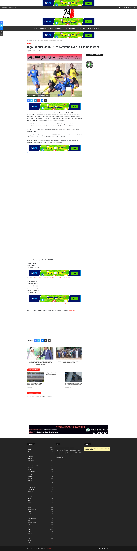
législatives (62, 452)
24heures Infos (32, 50)
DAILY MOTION (31, 471)
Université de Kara (59, 457)
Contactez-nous (12, 7)
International (30, 502)
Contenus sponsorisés (33, 465)
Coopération (30, 467)
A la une (29, 447)
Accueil (36, 28)
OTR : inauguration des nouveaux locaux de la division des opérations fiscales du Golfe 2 (73, 385)
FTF (28, 306)
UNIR (71, 455)
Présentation (4, 7)
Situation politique (32, 522)
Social (29, 524)
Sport (29, 531)
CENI (57, 447)
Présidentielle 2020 (32, 518)
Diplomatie (72, 28)
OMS (76, 452)
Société (65, 28)
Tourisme (30, 536)
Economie (50, 28)
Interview (30, 505)
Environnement (31, 489)
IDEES (29, 500)
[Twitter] (31, 100)
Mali (67, 452)
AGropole (30, 451)
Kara (79, 450)
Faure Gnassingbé (59, 450)
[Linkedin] (35, 100)
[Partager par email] (45, 100)
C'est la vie (30, 456)
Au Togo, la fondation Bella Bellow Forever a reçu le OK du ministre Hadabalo (34, 385)
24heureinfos (49, 548)
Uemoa (29, 540)
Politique (43, 28)
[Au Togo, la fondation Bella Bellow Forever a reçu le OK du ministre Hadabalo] (35, 377)
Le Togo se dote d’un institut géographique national (52, 373)
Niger (71, 452)
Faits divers (30, 491)
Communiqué (31, 460)
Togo (61, 455)
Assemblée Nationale (32, 454)
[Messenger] (42, 100)
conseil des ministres (64, 447)
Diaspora (30, 476)
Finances (58, 28)
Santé (79, 28)
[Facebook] (28, 100)
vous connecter (35, 396)
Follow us (87, 444)
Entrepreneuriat (31, 487)
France (66, 450)
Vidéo (29, 542)
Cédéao (71, 447)
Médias (29, 511)
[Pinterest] (38, 100)
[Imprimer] (49, 340)
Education (30, 482)
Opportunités (31, 513)
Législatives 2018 (32, 509)
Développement (31, 474)
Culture (29, 469)
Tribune (29, 538)
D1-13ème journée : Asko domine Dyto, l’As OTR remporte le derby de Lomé (51, 277)
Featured (30, 493)
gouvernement (73, 450)
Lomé (57, 452)
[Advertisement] (54, 323)
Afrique (29, 449)
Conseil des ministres (32, 462)
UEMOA (66, 455)
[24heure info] (68, 13)
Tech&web (30, 533)
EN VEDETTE (31, 485)
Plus (84, 28)
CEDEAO (30, 458)
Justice (29, 507)
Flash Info (34, 40)
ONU (80, 452)
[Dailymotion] (133, 7)
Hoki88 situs (72, 310)
